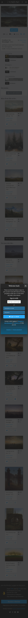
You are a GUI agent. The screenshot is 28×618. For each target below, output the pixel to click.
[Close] (25, 286)
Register (8, 329)
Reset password (17, 329)
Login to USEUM (14, 316)
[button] (14, 301)
